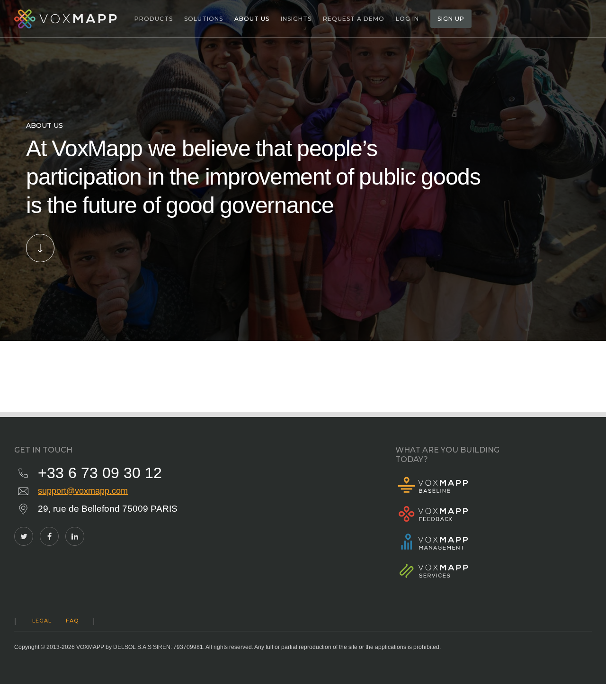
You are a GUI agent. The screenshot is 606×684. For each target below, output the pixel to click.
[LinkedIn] (74, 536)
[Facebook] (49, 536)
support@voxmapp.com (83, 491)
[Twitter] (23, 536)
